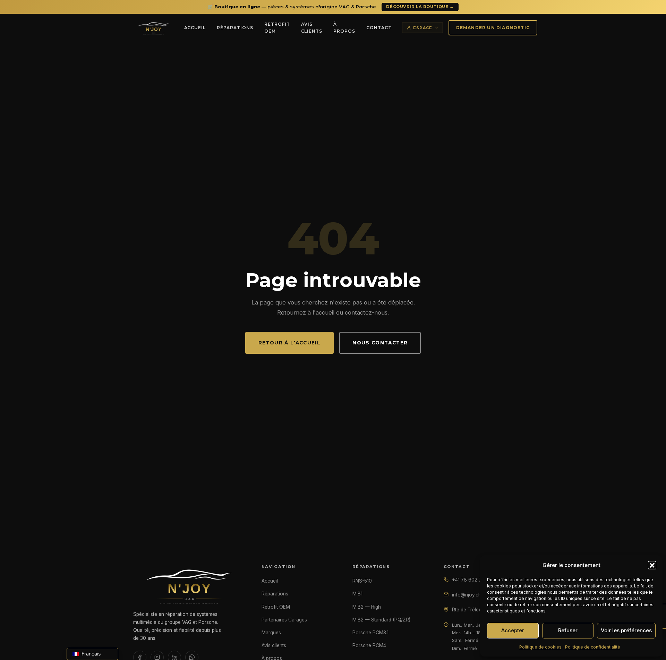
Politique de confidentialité (592, 647)
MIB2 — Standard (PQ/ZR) (381, 620)
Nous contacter (380, 342)
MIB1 (357, 593)
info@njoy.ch (466, 595)
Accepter (512, 630)
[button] (652, 565)
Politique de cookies (540, 647)
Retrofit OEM (277, 28)
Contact (379, 27)
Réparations (235, 27)
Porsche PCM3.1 (370, 632)
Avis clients (312, 28)
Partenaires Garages (284, 620)
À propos (344, 28)
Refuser (568, 630)
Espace (423, 27)
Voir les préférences (626, 630)
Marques (271, 632)
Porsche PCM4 (369, 645)
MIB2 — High (366, 607)
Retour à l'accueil (289, 342)
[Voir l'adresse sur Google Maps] (446, 609)
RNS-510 (362, 581)
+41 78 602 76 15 (471, 580)
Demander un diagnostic (493, 27)
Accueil (195, 27)
